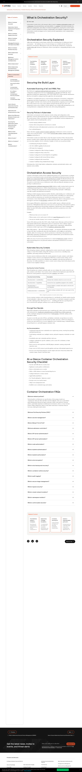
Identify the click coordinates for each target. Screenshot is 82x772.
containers (54, 273)
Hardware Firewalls (27, 767)
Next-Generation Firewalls (29, 764)
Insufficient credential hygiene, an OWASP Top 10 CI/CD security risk (54, 312)
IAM (61, 231)
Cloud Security (16, 9)
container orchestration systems (64, 24)
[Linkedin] (32, 541)
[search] (59, 6)
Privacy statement (27, 770)
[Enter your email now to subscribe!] (53, 744)
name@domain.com (58, 217)
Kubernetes (31, 26)
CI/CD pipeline (55, 313)
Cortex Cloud (43, 767)
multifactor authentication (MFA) (57, 227)
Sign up (70, 743)
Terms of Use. (59, 747)
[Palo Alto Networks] (6, 6)
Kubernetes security (62, 238)
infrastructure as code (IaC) (53, 92)
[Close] (80, 769)
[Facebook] (28, 541)
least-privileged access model (53, 178)
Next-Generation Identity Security (65, 761)
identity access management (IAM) (35, 178)
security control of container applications (45, 131)
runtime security (67, 133)
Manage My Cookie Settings (62, 769)
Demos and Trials (75, 5)
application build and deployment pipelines (45, 91)
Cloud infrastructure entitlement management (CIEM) (39, 186)
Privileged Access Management (64, 763)
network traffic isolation (56, 133)
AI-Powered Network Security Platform (15, 761)
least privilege (44, 200)
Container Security (25, 9)
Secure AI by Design (11, 764)
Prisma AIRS (9, 767)
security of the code (31, 47)
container (58, 26)
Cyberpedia (9, 9)
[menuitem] (6, 6)
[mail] (37, 541)
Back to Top (69, 541)
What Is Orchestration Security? (38, 9)
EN (62, 6)
